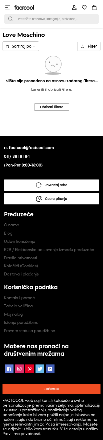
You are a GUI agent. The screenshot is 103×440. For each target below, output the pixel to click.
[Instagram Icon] (19, 369)
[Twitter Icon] (40, 369)
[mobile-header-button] (74, 7)
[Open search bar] (11, 19)
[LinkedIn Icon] (50, 369)
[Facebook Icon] (9, 369)
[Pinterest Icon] (29, 369)
